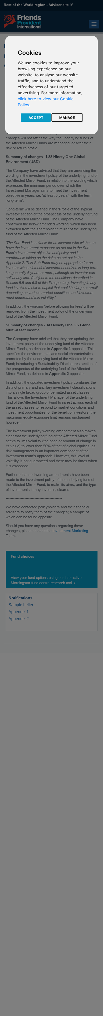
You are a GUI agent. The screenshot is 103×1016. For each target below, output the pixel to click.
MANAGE (67, 117)
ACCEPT (35, 117)
